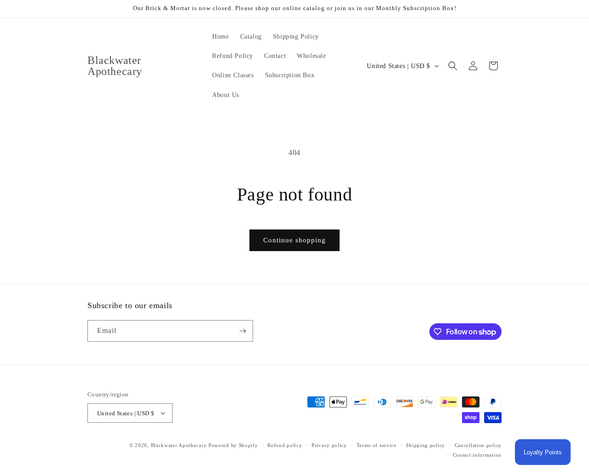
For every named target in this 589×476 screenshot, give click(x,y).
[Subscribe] (242, 331)
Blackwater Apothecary (179, 445)
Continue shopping (294, 240)
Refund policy (284, 445)
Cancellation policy (478, 445)
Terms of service (377, 445)
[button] (453, 66)
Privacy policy (329, 445)
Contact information (477, 455)
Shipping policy (425, 445)
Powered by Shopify (233, 445)
